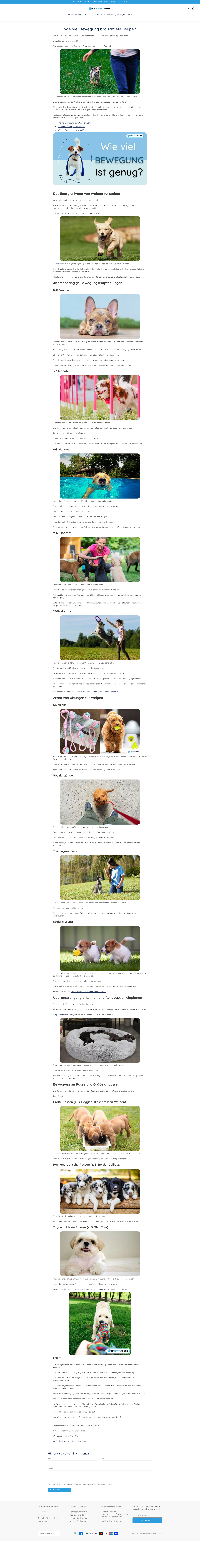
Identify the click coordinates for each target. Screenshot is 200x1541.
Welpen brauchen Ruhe (63, 1015)
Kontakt (41, 1515)
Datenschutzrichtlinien (80, 1512)
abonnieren (147, 1521)
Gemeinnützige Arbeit (48, 1518)
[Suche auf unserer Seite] (189, 8)
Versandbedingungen (79, 1518)
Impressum (43, 1521)
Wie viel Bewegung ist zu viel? (71, 130)
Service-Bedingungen (79, 1521)
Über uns (42, 1512)
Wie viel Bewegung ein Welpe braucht (74, 123)
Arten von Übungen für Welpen (71, 126)
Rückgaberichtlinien (79, 1515)
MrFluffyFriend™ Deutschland (150, 1534)
